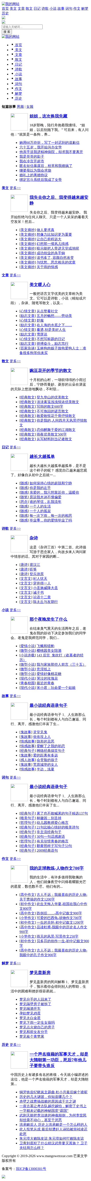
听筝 (33, 569)
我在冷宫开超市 (31, 161)
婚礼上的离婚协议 (33, 175)
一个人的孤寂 (40, 511)
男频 (20, 106)
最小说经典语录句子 (48, 705)
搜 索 (7, 31)
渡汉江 (35, 565)
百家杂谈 (28, 348)
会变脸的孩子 (47, 760)
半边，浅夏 (45, 769)
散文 (29, 8)
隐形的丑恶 (45, 741)
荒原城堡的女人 (45, 764)
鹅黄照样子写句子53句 (54, 846)
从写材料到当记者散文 (54, 439)
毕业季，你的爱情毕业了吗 (51, 520)
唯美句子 (28, 818)
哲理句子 (28, 823)
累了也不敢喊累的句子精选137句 (62, 813)
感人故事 (28, 760)
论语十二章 (42, 597)
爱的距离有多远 (45, 755)
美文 (13, 8)
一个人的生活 (40, 506)
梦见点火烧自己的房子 (37, 1027)
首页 (5, 8)
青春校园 (28, 683)
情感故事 (28, 741)
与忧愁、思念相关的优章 (56, 262)
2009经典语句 (47, 850)
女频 (29, 106)
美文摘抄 (28, 230)
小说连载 (28, 655)
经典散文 (28, 397)
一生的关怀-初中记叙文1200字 (60, 922)
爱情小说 (28, 646)
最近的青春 (45, 683)
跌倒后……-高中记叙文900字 (59, 913)
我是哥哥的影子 (31, 156)
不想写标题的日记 (51, 339)
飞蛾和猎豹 (45, 646)
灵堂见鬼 (40, 732)
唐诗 (24, 565)
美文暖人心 (40, 284)
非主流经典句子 (49, 832)
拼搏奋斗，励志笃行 (52, 343)
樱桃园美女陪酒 (49, 650)
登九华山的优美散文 (52, 397)
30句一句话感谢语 (51, 836)
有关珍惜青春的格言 (52, 841)
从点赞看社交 (47, 311)
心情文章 (28, 311)
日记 (37, 8)
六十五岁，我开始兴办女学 (40, 147)
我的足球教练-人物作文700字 (57, 868)
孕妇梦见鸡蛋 (30, 1013)
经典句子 (28, 751)
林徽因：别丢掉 (49, 818)
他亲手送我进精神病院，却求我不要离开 (51, 152)
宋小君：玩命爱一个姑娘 (56, 688)
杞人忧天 (40, 578)
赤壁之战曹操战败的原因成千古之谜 (47, 1101)
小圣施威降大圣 (45, 588)
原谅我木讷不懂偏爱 (45, 497)
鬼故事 (26, 732)
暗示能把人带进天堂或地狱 (58, 248)
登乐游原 (37, 574)
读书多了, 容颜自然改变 (55, 258)
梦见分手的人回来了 (35, 999)
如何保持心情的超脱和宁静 (51, 483)
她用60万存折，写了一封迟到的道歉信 (49, 142)
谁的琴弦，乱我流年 (45, 502)
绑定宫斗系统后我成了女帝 (40, 180)
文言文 (26, 578)
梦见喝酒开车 (30, 1008)
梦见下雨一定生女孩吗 (37, 1022)
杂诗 (34, 538)
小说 (53, 8)
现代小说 (28, 678)
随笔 (24, 497)
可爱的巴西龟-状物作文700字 (59, 918)
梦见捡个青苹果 (31, 1036)
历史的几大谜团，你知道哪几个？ (45, 1097)
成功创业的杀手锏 (51, 253)
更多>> (15, 188)
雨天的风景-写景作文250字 (57, 936)
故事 (60, 8)
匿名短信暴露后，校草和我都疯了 (45, 166)
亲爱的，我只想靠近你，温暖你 (54, 492)
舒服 (40, 320)
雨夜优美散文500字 (52, 434)
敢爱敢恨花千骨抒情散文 (56, 416)
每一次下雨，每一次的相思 (51, 516)
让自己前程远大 (49, 239)
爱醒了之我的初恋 (51, 746)
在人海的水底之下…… (54, 325)
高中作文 (28, 895)
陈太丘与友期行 (45, 602)
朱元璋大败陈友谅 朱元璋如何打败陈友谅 (51, 1138)
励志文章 (28, 316)
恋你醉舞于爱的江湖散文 (56, 430)
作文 (76, 8)
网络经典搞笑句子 (51, 751)
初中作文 (28, 904)
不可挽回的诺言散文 (52, 411)
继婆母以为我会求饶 (35, 170)
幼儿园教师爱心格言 (52, 823)
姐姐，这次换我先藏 (48, 116)
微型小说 (28, 650)
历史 (5, 13)
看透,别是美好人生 (51, 330)
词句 (68, 8)
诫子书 (38, 592)
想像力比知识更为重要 (54, 234)
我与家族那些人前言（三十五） (61, 664)
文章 (21, 8)
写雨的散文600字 (50, 406)
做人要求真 (45, 230)
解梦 (84, 8)
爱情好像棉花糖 (49, 674)
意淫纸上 (44, 669)
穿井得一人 (42, 583)
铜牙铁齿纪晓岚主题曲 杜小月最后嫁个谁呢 (53, 1092)
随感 (24, 483)
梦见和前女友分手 (33, 1032)
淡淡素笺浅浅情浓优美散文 (58, 402)
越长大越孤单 (42, 456)
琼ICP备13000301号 (31, 1169)
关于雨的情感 (47, 267)
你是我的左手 (40, 488)
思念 (24, 502)
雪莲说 (42, 334)
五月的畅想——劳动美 (54, 316)
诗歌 (45, 8)
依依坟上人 (42, 737)
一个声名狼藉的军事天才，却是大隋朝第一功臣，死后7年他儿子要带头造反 (59, 1060)
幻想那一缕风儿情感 (52, 244)
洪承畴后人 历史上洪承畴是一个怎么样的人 (53, 1124)
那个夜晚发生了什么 (48, 619)
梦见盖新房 (40, 972)
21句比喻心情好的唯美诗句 (58, 827)
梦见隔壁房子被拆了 (35, 1004)
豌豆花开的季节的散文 (51, 370)
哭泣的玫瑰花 (47, 678)
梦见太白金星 (30, 1018)
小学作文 (28, 918)
